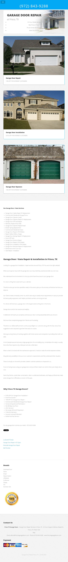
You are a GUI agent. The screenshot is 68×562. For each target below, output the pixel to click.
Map (34, 532)
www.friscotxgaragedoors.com (52, 535)
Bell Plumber (6, 448)
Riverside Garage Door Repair (11, 445)
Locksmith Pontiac (8, 440)
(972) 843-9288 (34, 5)
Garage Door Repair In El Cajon (12, 442)
